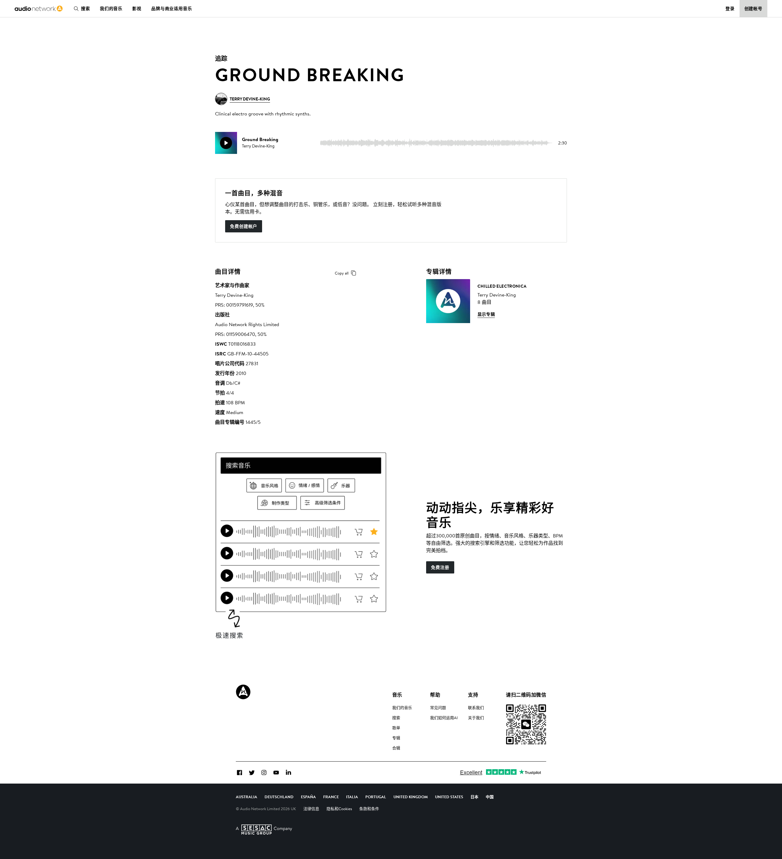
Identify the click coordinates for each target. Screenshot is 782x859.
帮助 (435, 694)
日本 (474, 796)
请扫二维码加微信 (526, 694)
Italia (352, 796)
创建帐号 (753, 8)
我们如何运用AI (444, 717)
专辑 (396, 738)
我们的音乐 (111, 8)
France (331, 796)
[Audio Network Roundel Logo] (243, 692)
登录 (730, 8)
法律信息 (311, 808)
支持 (473, 694)
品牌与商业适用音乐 (171, 8)
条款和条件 (369, 808)
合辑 (396, 748)
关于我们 (476, 717)
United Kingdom (410, 796)
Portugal (375, 796)
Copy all (342, 273)
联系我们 (476, 707)
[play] (226, 143)
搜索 (85, 8)
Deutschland (279, 796)
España (308, 796)
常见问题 (438, 707)
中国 (490, 796)
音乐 (397, 694)
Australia (246, 796)
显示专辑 (486, 314)
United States (449, 796)
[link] (39, 8)
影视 (136, 8)
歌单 (396, 727)
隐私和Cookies (339, 808)
